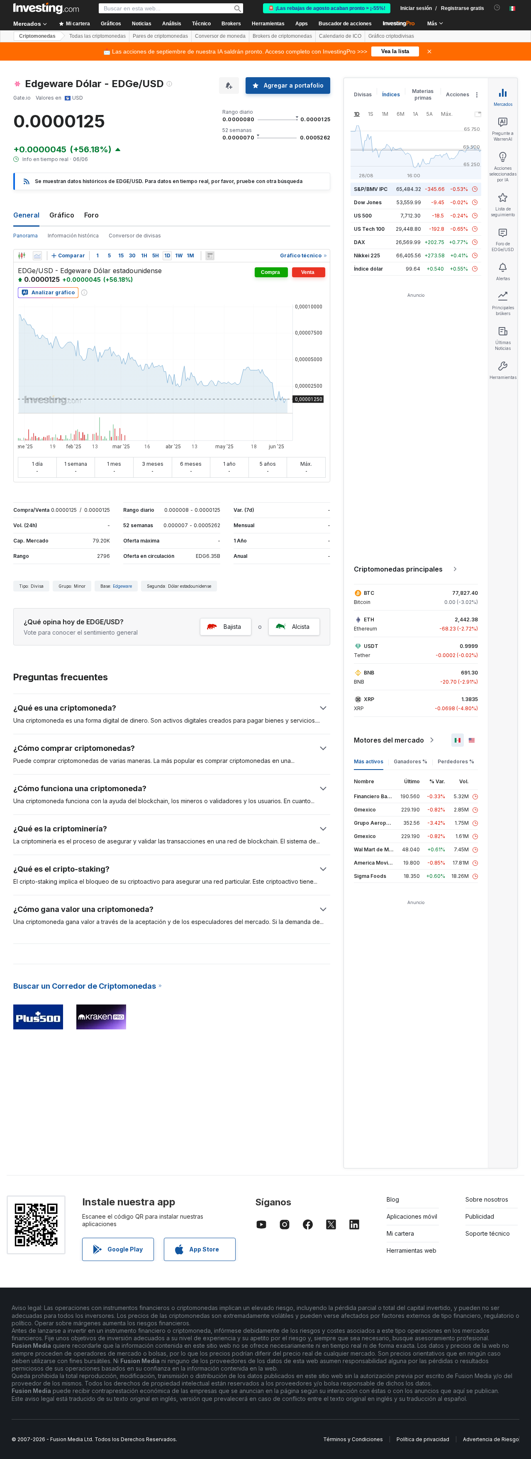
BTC (369, 593)
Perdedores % (456, 761)
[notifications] (497, 8)
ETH (369, 619)
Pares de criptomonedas (160, 36)
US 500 (363, 216)
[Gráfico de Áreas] (37, 255)
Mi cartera (400, 1233)
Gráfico (61, 215)
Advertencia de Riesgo (491, 1439)
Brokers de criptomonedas (282, 36)
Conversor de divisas (135, 235)
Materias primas (423, 94)
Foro (91, 215)
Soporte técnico (487, 1233)
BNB (369, 673)
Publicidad (479, 1216)
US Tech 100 (369, 229)
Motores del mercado (389, 740)
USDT (371, 646)
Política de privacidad (423, 1439)
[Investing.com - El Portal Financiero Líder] (46, 8)
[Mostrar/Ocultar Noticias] (209, 255)
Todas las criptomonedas (97, 36)
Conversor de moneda (220, 36)
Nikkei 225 (367, 255)
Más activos (368, 761)
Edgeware (122, 586)
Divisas (363, 94)
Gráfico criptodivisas (391, 36)
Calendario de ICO (340, 36)
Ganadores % (410, 761)
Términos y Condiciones (353, 1439)
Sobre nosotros (486, 1199)
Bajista (232, 626)
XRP (369, 699)
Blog (393, 1199)
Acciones (457, 94)
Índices (391, 94)
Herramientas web (411, 1250)
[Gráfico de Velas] (21, 255)
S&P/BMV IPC (370, 189)
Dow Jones (368, 202)
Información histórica (73, 235)
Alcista (300, 626)
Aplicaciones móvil (412, 1216)
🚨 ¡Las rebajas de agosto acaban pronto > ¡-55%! (326, 8)
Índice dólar (368, 269)
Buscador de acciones (345, 24)
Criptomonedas (37, 36)
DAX (359, 242)
